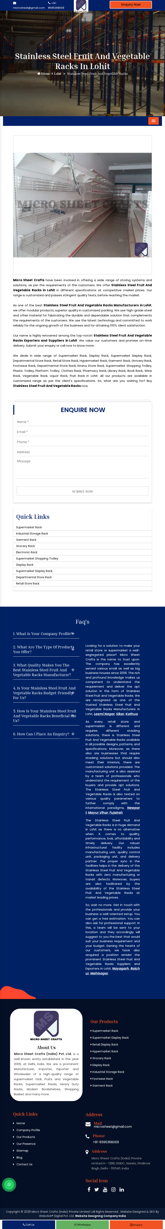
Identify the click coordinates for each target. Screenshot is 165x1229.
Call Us (29, 1225)
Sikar (120, 714)
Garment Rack (26, 540)
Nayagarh (120, 968)
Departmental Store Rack (34, 577)
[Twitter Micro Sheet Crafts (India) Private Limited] (96, 1190)
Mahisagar (99, 973)
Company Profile (28, 1130)
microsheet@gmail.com (29, 8)
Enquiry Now (130, 4)
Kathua (132, 714)
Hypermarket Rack (105, 1051)
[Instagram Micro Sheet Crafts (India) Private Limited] (113, 1190)
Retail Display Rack (105, 1044)
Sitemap (22, 1151)
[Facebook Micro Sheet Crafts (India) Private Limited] (89, 1190)
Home (45, 74)
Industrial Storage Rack (32, 534)
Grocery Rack (25, 546)
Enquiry (137, 1225)
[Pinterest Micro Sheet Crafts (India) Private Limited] (105, 1190)
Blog (19, 1157)
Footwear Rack (102, 1079)
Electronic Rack (26, 552)
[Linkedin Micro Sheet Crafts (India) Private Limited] (122, 1190)
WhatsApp (83, 1225)
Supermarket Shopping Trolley (37, 558)
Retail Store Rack (27, 583)
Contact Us (24, 1164)
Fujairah (116, 812)
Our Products (25, 1137)
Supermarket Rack (29, 527)
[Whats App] (9, 1185)
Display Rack (24, 565)
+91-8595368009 (106, 1142)
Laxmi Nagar (104, 714)
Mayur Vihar (98, 812)
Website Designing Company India (100, 1216)
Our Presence (26, 1144)
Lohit (57, 74)
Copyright (13, 1212)
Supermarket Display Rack (34, 571)
